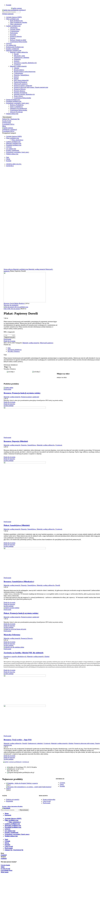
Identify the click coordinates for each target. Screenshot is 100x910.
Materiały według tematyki (18, 66)
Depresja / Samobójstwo (21, 75)
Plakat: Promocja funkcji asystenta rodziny (21, 613)
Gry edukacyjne (11, 45)
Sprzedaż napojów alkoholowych (24, 94)
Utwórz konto (5, 865)
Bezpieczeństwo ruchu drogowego (24, 71)
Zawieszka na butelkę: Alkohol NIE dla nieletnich (23, 653)
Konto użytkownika (49, 799)
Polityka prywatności (12, 799)
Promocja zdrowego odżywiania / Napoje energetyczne (31, 87)
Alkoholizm (13, 27)
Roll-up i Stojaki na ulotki (18, 40)
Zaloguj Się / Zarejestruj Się (14, 850)
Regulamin (9, 801)
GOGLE (9, 43)
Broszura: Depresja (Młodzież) (16, 441)
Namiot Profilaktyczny (13, 99)
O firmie (62, 783)
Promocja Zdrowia (16, 36)
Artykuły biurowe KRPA (14, 17)
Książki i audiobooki (12, 49)
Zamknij (4, 855)
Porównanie (46, 803)
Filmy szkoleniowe (16, 24)
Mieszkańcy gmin (19, 56)
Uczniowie (17, 64)
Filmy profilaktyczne (12, 19)
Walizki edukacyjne (12, 113)
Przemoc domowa (19, 91)
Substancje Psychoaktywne (18, 108)
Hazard (16, 78)
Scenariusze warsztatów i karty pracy (17, 103)
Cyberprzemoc (14, 31)
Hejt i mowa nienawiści (21, 80)
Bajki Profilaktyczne (16, 20)
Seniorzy (16, 61)
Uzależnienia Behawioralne (18, 42)
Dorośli (16, 54)
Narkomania (14, 33)
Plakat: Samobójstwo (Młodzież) (17, 525)
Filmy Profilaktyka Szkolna (18, 22)
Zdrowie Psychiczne (16, 112)
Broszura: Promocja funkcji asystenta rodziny (22, 393)
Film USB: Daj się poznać (12, 309)
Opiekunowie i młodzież (21, 57)
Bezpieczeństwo (19, 70)
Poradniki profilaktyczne (13, 101)
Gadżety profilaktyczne (13, 26)
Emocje (16, 77)
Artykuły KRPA (15, 29)
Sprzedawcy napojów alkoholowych (25, 63)
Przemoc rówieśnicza (20, 92)
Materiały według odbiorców (19, 52)
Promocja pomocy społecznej (23, 85)
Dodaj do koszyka (9, 337)
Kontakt (62, 786)
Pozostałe (13, 34)
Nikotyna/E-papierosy (21, 84)
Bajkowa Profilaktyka (17, 105)
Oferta (62, 784)
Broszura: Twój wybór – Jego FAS (18, 740)
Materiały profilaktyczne (13, 50)
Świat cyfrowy (18, 96)
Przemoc (12, 38)
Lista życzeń (47, 801)
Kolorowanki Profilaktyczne (15, 47)
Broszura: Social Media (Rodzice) (14, 303)
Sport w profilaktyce (16, 106)
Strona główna (8, 269)
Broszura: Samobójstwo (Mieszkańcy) (19, 582)
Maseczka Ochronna (12, 635)
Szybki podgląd (8, 405)
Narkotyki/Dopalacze (20, 82)
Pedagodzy (17, 59)
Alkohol (16, 68)
